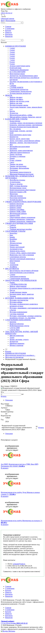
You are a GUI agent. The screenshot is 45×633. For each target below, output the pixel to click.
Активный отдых (16, 249)
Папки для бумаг (16, 154)
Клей (11, 133)
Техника (13, 296)
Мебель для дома (16, 103)
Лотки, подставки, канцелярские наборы (25, 141)
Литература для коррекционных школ (24, 76)
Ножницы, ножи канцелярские (21, 150)
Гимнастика (14, 245)
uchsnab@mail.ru (19, 564)
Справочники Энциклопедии (21, 91)
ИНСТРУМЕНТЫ (12, 269)
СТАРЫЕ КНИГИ (16, 87)
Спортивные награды (18, 257)
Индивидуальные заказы (19, 105)
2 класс (12, 50)
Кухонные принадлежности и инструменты (26, 288)
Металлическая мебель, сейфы (21, 115)
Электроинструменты (18, 276)
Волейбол (13, 239)
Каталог (8, 30)
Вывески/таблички (17, 324)
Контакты (9, 34)
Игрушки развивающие (18, 312)
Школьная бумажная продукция (21, 174)
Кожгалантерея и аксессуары (20, 135)
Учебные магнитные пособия (21, 229)
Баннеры (13, 322)
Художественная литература (20, 93)
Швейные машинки (17, 343)
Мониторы (14, 194)
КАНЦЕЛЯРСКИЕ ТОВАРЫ (16, 119)
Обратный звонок (7, 18)
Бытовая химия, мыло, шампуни (22, 294)
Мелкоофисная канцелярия (20, 146)
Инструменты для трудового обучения (24, 270)
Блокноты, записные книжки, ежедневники (26, 125)
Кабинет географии (17, 209)
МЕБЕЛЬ (8, 95)
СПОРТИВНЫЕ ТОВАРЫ (15, 231)
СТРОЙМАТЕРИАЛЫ (18, 284)
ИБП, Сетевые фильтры (18, 186)
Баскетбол (13, 233)
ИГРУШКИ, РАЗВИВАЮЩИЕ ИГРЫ (19, 298)
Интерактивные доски (18, 188)
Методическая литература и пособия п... (20, 355)
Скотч (12, 162)
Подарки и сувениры (17, 156)
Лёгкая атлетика (16, 243)
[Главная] (6, 349)
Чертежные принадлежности (20, 172)
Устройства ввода (16, 200)
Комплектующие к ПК (18, 192)
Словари (13, 85)
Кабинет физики (16, 206)
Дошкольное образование (19, 70)
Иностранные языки (17, 74)
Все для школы (15, 129)
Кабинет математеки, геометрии (22, 219)
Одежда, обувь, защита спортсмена (23, 253)
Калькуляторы (15, 121)
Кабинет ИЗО (15, 215)
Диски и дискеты (16, 184)
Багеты (12, 111)
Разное (12, 158)
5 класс (12, 56)
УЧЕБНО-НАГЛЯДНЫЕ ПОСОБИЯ (19, 223)
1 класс (12, 48)
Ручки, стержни (15, 160)
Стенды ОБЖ (15, 328)
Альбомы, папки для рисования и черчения (26, 123)
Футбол (12, 241)
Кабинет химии (15, 207)
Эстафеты (13, 267)
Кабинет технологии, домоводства (22, 221)
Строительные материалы (19, 278)
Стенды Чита (14, 330)
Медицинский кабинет (18, 213)
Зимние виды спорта (17, 251)
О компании (9, 28)
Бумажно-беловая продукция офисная (24, 127)
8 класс (12, 62)
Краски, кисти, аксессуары (20, 139)
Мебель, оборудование (18, 286)
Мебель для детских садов (19, 101)
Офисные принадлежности (20, 152)
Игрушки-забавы (16, 302)
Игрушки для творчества (19, 300)
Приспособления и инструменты (22, 272)
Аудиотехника (15, 182)
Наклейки (13, 148)
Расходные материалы (18, 198)
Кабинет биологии (17, 204)
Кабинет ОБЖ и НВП (18, 211)
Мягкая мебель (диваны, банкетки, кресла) (25, 117)
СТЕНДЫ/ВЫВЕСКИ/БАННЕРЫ (18, 320)
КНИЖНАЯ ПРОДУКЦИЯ (15, 46)
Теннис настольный (17, 247)
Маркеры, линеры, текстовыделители (24, 143)
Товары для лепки (16, 164)
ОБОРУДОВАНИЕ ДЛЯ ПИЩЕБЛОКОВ (21, 280)
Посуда (12, 290)
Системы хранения (17, 314)
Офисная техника (16, 196)
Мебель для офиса (16, 99)
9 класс (12, 64)
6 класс (12, 58)
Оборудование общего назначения (22, 217)
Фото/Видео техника (17, 180)
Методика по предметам (14, 357)
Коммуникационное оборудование (22, 190)
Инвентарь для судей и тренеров (22, 255)
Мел (11, 144)
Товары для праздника (18, 166)
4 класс (12, 54)
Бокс (11, 235)
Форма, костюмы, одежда (19, 339)
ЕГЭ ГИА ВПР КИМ (17, 72)
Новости (8, 32)
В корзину (5, 468)
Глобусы (13, 225)
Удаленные (14, 170)
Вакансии (9, 36)
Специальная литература (19, 89)
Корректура (14, 137)
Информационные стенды (19, 326)
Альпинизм (14, 265)
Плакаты (13, 227)
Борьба (12, 237)
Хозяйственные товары (18, 292)
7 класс (12, 60)
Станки (12, 274)
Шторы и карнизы (16, 345)
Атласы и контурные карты (20, 66)
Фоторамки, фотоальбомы (19, 168)
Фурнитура (14, 113)
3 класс (12, 52)
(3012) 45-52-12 (6, 13)
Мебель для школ (16, 97)
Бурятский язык (15, 68)
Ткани (12, 337)
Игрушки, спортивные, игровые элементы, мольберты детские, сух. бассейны (26, 317)
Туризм (12, 263)
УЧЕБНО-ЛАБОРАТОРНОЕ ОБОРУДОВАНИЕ (23, 202)
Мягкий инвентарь (17, 335)
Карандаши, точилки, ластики (21, 131)
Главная (8, 26)
